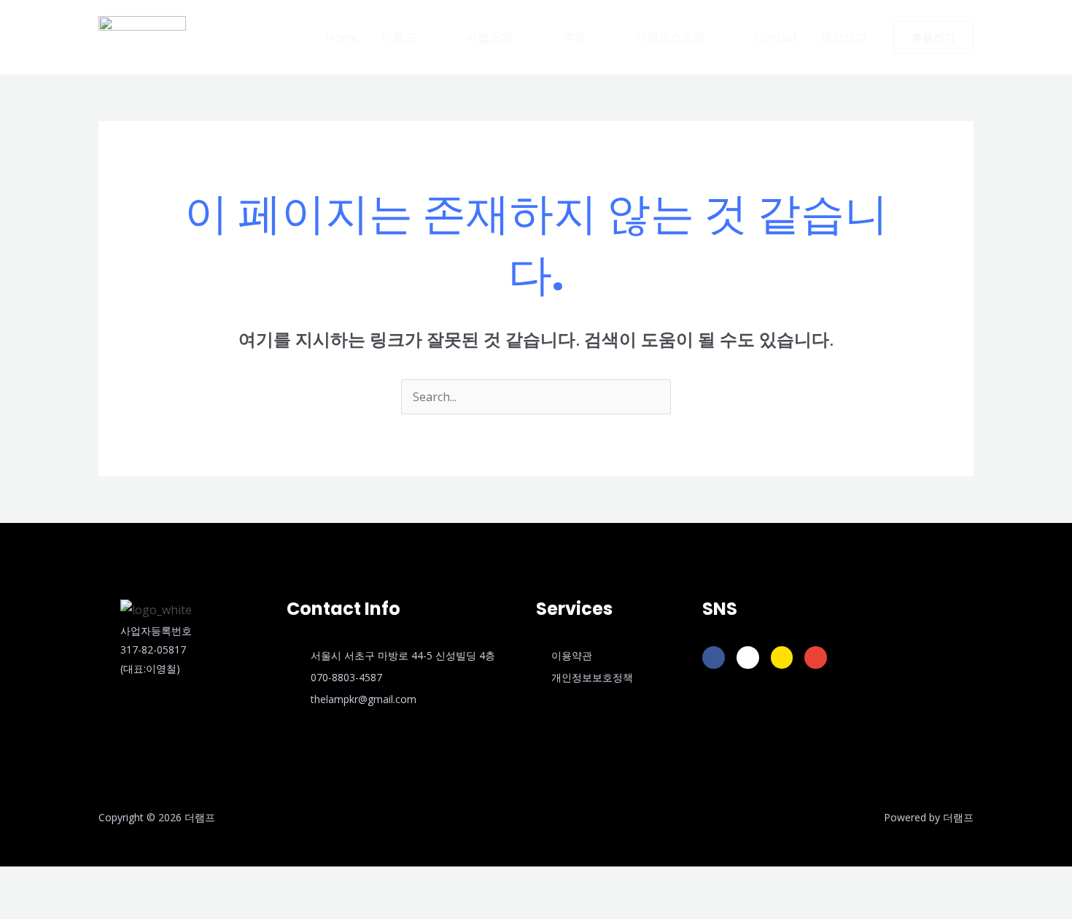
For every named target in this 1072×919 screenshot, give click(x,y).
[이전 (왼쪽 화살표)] (17, 907)
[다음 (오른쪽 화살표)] (55, 907)
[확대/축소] (17, 881)
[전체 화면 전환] (55, 881)
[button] (412, 37)
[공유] (93, 881)
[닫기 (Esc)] (131, 881)
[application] (423, 37)
